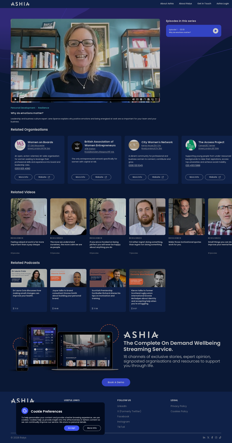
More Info (92, 428)
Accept (71, 428)
